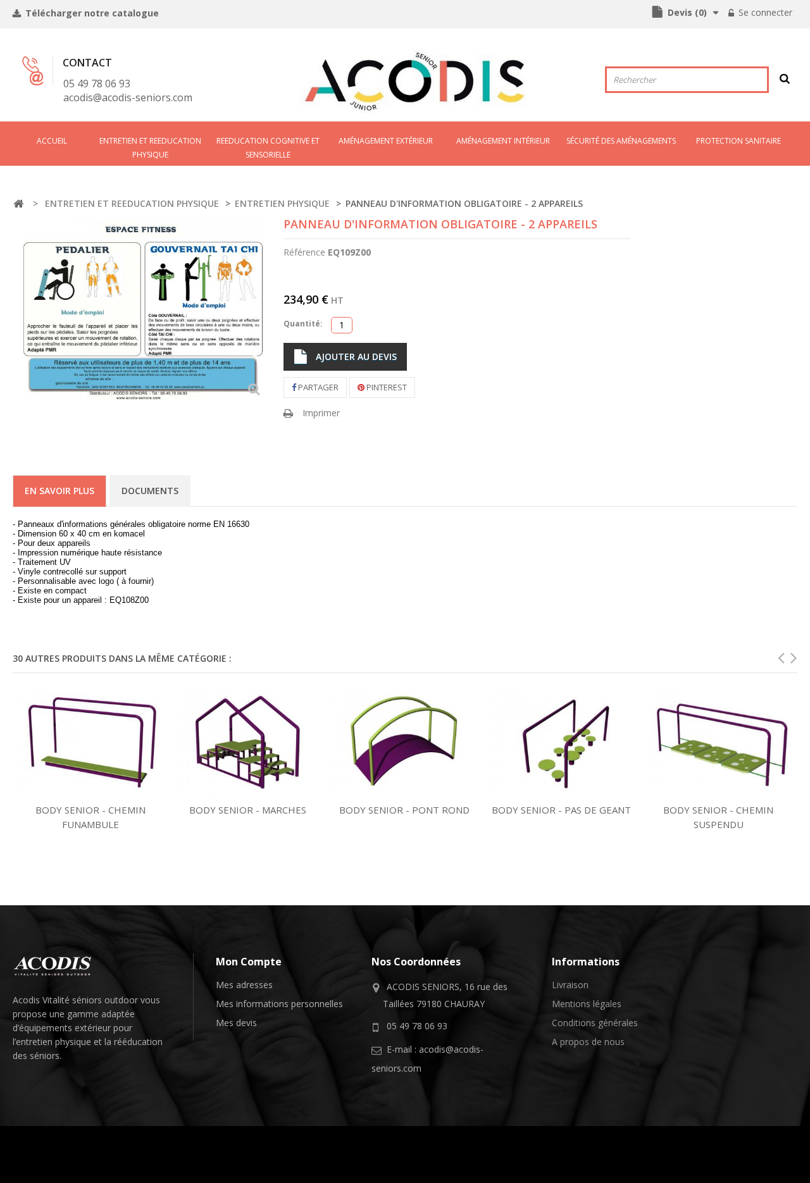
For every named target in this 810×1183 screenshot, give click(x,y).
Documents (150, 491)
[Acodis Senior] (414, 81)
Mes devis (236, 1023)
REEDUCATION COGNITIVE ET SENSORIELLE (268, 147)
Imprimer (321, 413)
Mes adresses (244, 985)
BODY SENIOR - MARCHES (247, 809)
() (687, 12)
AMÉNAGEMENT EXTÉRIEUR (386, 140)
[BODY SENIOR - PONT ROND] (404, 741)
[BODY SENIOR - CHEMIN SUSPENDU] (718, 741)
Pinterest (385, 387)
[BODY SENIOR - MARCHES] (247, 741)
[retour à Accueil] (18, 204)
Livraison (570, 985)
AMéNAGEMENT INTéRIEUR (503, 140)
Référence (304, 252)
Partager (317, 387)
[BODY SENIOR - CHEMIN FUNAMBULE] (90, 741)
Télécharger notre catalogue (91, 13)
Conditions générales (595, 1023)
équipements (45, 1028)
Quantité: (303, 323)
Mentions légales (586, 1004)
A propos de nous (588, 1042)
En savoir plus (59, 491)
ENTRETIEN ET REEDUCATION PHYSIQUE (150, 147)
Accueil (52, 140)
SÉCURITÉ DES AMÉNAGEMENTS (621, 140)
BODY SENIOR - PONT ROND (404, 809)
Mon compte (249, 962)
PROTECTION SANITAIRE (738, 140)
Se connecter (764, 12)
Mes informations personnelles (279, 1004)
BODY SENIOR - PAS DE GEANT (561, 809)
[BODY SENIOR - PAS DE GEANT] (561, 741)
